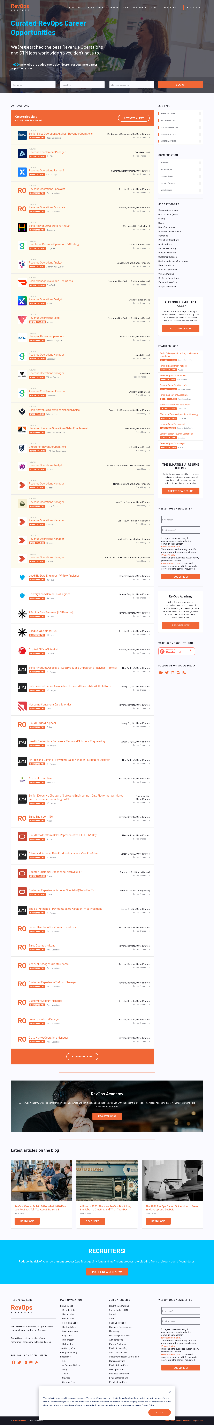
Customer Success (167, 256)
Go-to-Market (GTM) (167, 214)
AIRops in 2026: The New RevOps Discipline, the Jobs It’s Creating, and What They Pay (105, 1208)
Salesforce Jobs (70, 1331)
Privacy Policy (168, 554)
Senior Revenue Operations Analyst (49, 225)
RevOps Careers (19, 1421)
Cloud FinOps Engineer (42, 722)
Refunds (199, 1421)
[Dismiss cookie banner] (170, 1392)
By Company (68, 1339)
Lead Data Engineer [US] (43, 630)
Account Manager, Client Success (49, 963)
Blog (64, 1369)
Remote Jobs (69, 1310)
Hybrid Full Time (37, 175)
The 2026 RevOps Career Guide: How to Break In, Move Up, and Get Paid (172, 1208)
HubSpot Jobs (69, 1326)
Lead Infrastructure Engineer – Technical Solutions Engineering (67, 741)
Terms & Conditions (173, 1421)
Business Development (169, 231)
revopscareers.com (170, 546)
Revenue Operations (168, 210)
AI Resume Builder (71, 1365)
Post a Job (193, 7)
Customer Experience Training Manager (52, 982)
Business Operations (168, 278)
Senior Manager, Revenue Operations (51, 281)
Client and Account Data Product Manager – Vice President (64, 853)
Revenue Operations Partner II (46, 170)
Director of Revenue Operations (47, 446)
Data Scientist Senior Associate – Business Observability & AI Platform (70, 686)
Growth (162, 218)
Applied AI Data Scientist (43, 649)
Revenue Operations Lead (44, 317)
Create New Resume (180, 491)
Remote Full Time (37, 156)
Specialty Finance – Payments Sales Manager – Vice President (65, 908)
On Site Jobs (68, 1318)
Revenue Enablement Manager (47, 152)
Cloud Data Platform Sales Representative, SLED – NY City (63, 835)
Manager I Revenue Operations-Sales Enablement (58, 428)
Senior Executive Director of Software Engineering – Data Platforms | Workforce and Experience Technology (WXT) (76, 797)
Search (180, 84)
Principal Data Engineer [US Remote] (51, 612)
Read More (27, 1221)
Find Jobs (75, 7)
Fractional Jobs (70, 1322)
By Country (67, 1343)
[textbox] (133, 85)
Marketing (163, 235)
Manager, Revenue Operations (46, 336)
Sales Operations (166, 227)
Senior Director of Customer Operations (52, 927)
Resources (140, 7)
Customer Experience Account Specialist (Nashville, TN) (62, 890)
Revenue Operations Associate (47, 207)
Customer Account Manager (45, 1000)
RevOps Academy (120, 7)
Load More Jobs (82, 1056)
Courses (66, 1377)
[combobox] (131, 84)
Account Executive (40, 778)
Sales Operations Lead (42, 945)
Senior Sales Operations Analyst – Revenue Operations (60, 133)
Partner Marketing (167, 248)
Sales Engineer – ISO (41, 816)
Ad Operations (165, 244)
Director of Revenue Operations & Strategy (54, 244)
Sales (161, 222)
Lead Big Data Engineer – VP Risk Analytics (54, 575)
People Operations (167, 286)
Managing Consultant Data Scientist (50, 704)
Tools (65, 1373)
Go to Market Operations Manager (48, 1037)
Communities (68, 1382)
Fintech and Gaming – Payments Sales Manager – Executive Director (69, 759)
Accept (159, 1412)
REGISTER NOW (107, 1116)
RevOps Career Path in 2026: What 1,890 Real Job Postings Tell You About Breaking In (40, 1208)
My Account (170, 7)
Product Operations (167, 269)
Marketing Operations (168, 239)
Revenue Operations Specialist (47, 188)
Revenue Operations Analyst (45, 262)
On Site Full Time (37, 138)
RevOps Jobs (66, 1305)
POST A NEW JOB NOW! (107, 1272)
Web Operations (166, 273)
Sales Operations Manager (44, 1019)
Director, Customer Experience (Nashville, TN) (56, 871)
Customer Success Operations (173, 261)
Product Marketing (167, 252)
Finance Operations (167, 282)
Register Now (181, 625)
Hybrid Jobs (68, 1314)
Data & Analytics (166, 265)
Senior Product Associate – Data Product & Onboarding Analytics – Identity (73, 667)
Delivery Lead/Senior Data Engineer (50, 594)
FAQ (64, 1360)
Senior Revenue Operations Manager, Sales (54, 409)
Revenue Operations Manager (46, 354)
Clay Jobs (67, 1335)
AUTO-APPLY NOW (180, 328)
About (155, 7)
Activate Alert (134, 118)
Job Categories (95, 7)
